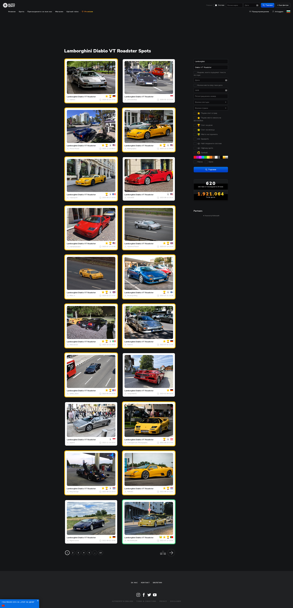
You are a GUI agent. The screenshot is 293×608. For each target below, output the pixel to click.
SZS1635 (130, 197)
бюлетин (157, 583)
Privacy (163, 601)
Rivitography (131, 149)
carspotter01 (132, 394)
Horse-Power (74, 149)
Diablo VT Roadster (87, 96)
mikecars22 (74, 345)
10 (100, 552)
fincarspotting (132, 295)
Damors (72, 100)
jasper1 (72, 442)
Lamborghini (72, 96)
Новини (209, 5)
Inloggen (279, 12)
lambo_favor (74, 394)
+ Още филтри (282, 5)
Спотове (221, 5)
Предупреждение (260, 12)
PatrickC (130, 491)
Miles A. (72, 295)
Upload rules (72, 12)
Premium (88, 12)
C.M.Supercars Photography (137, 442)
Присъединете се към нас (39, 12)
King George (74, 491)
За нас (134, 583)
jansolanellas (132, 100)
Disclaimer (175, 601)
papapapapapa (75, 246)
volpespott (73, 197)
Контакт (145, 583)
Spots (21, 12)
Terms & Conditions (146, 601)
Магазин (59, 12)
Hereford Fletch (133, 246)
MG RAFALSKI (132, 540)
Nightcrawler (74, 540)
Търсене (269, 5)
